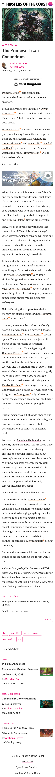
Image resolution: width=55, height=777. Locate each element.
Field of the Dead (11, 385)
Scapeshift (34, 143)
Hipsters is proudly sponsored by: (27, 79)
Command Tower (12, 353)
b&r (5, 633)
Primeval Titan (10, 92)
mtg (19, 639)
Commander (8, 639)
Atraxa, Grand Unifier (19, 274)
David (37, 773)
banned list (15, 633)
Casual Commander (32, 633)
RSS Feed (27, 761)
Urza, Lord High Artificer (16, 288)
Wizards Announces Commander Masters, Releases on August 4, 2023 (20, 669)
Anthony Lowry (18, 63)
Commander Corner (11, 694)
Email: (5, 611)
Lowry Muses (9, 44)
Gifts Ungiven (22, 394)
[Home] (30, 4)
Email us (33, 767)
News (4, 659)
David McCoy (12, 679)
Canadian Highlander (29, 440)
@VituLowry (17, 66)
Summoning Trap (12, 334)
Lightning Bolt (34, 540)
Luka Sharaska (13, 708)
